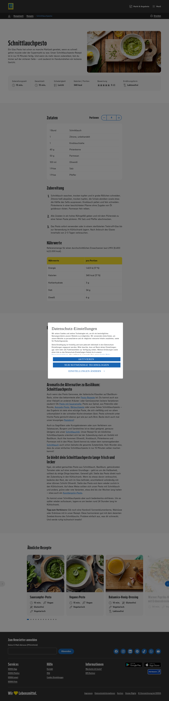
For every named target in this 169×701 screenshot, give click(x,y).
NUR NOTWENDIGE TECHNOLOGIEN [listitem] (86, 365)
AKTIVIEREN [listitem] (86, 359)
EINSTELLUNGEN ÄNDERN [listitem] (84, 371)
